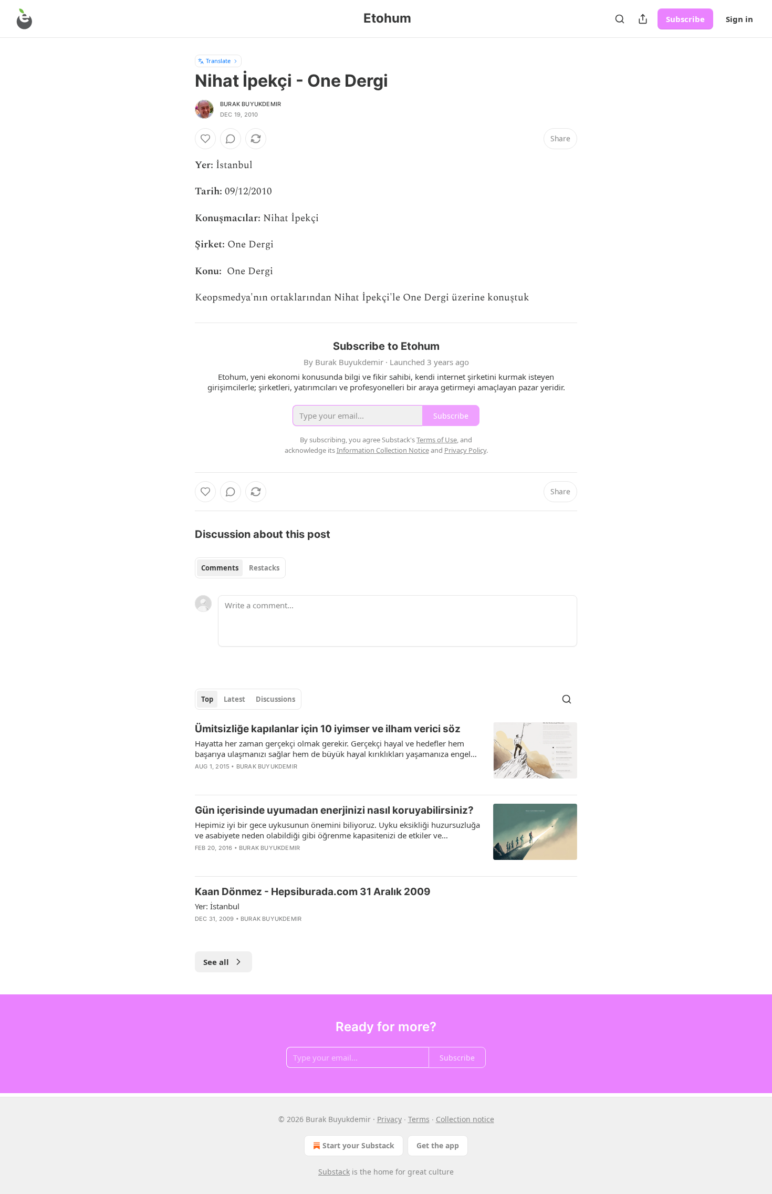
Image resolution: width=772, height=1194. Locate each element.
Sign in (739, 19)
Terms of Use (436, 439)
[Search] (619, 18)
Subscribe (685, 19)
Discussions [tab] (275, 699)
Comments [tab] (219, 568)
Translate (218, 61)
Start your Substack (358, 1145)
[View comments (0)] (230, 138)
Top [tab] (207, 699)
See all (216, 962)
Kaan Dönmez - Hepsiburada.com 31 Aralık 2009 (313, 892)
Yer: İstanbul (217, 906)
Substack (334, 1172)
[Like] (205, 138)
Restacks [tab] (264, 568)
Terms (419, 1119)
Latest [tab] (234, 699)
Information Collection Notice (383, 450)
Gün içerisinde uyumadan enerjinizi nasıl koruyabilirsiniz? (334, 810)
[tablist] (240, 567)
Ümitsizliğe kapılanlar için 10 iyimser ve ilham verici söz (328, 729)
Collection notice (465, 1119)
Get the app (437, 1145)
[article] (386, 754)
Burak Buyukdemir (250, 104)
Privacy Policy (465, 450)
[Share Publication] (642, 18)
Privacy (389, 1119)
